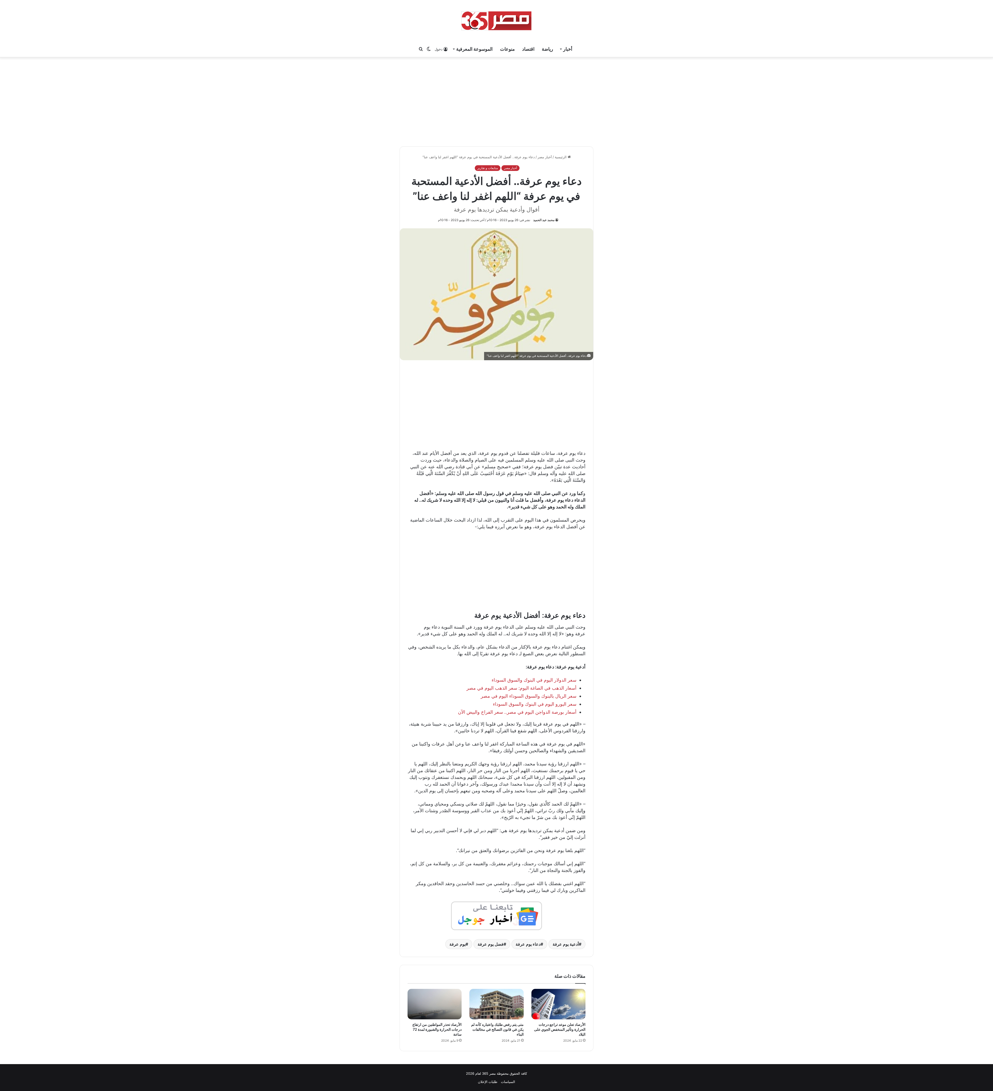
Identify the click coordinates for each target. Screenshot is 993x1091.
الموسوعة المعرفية (474, 49)
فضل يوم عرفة (490, 944)
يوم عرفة (457, 944)
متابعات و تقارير (487, 168)
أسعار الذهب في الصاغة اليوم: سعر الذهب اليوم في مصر (521, 688)
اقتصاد (528, 49)
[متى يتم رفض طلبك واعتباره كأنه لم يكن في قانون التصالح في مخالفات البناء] (496, 1004)
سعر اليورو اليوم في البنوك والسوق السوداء (534, 704)
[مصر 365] (496, 20)
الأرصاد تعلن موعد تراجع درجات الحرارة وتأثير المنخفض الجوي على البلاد (559, 1029)
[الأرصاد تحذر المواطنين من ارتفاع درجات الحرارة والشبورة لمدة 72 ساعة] (435, 1004)
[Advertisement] (496, 101)
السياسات (508, 1082)
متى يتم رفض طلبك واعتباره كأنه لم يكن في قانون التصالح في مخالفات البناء (497, 1029)
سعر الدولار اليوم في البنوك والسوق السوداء (534, 680)
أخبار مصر (545, 157)
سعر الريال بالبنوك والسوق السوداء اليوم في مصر (528, 696)
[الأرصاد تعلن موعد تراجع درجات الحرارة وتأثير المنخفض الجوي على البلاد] (558, 1004)
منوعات (507, 49)
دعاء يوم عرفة (528, 944)
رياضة (547, 49)
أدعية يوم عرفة (566, 944)
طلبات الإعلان (487, 1082)
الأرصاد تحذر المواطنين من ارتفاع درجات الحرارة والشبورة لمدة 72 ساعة (437, 1029)
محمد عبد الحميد (543, 220)
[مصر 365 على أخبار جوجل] (496, 915)
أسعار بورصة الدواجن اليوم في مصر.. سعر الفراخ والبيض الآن (517, 712)
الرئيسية (561, 157)
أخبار (567, 49)
